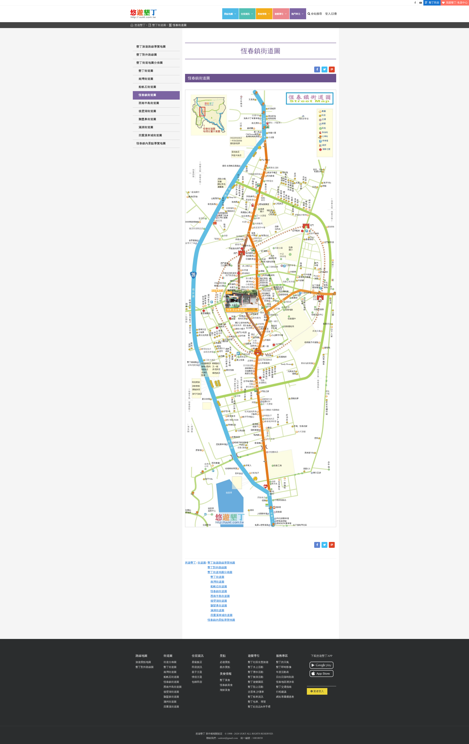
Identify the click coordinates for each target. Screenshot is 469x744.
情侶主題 (197, 677)
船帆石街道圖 (147, 86)
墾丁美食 (225, 680)
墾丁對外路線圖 (146, 54)
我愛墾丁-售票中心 (457, 2)
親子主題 (197, 672)
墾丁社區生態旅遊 (258, 662)
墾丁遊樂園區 (255, 682)
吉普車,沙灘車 (256, 691)
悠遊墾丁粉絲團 (415, 3)
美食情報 (262, 14)
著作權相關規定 (214, 733)
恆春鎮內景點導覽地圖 (151, 143)
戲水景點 (225, 667)
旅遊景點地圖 (143, 662)
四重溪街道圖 (171, 706)
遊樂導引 (279, 14)
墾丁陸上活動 (255, 687)
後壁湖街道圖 (147, 111)
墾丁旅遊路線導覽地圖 (151, 46)
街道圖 (202, 562)
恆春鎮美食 (226, 685)
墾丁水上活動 (255, 667)
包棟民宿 (197, 682)
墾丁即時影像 (283, 667)
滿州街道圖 (170, 701)
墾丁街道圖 (146, 70)
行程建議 (281, 691)
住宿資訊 (245, 14)
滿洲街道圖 (146, 127)
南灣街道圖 (146, 78)
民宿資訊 (197, 667)
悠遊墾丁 (190, 562)
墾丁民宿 (434, 2)
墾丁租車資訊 (255, 696)
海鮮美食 (225, 690)
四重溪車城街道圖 (150, 135)
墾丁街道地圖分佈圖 (149, 62)
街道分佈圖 (170, 662)
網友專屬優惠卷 (285, 696)
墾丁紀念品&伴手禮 (259, 706)
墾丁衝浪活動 (255, 677)
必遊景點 (225, 662)
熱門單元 (295, 14)
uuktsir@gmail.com (228, 738)
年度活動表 (282, 672)
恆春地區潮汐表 (285, 682)
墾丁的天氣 (282, 662)
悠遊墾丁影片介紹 (420, 3)
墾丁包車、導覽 (257, 701)
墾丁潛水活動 (255, 672)
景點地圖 (228, 14)
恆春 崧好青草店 (236, 310)
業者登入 (318, 691)
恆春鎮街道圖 (147, 95)
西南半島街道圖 (149, 103)
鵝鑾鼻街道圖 (147, 119)
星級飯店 (197, 662)
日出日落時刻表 (285, 677)
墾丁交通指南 (283, 687)
